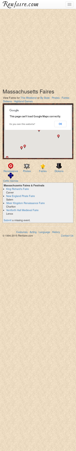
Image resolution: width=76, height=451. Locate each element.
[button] (58, 136)
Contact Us (67, 235)
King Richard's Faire (17, 189)
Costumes (22, 232)
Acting (33, 232)
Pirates (56, 97)
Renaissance (11, 171)
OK (60, 124)
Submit (7, 220)
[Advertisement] (38, 47)
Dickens (7, 101)
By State (45, 97)
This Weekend (29, 97)
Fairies (65, 97)
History (56, 232)
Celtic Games (10, 180)
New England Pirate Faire (20, 196)
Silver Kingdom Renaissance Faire (25, 203)
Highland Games (23, 101)
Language (44, 232)
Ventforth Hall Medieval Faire (22, 210)
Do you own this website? (22, 124)
